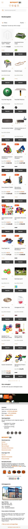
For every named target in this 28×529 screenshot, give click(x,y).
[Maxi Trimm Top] (7, 300)
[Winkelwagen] (18, 5)
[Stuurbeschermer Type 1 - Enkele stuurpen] (7, 35)
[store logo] (15, 2)
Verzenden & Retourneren (7, 448)
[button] (12, 5)
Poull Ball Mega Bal (6, 99)
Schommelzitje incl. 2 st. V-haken (20, 129)
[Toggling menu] (2, 2)
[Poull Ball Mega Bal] (7, 92)
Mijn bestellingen (5, 446)
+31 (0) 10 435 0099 (12, 411)
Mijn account (4, 444)
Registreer (14, 466)
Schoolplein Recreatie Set (20, 218)
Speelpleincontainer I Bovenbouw (20, 249)
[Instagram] (12, 433)
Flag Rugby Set (6, 248)
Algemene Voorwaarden (7, 456)
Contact (3, 442)
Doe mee (6, 396)
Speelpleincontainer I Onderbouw (7, 157)
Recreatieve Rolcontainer (18, 188)
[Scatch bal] (7, 271)
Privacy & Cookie (5, 458)
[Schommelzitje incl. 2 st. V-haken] (20, 121)
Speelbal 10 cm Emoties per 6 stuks (7, 336)
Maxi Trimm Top (6, 307)
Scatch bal (4, 278)
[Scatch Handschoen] (7, 357)
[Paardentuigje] (20, 63)
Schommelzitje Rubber (7, 128)
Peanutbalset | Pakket (7, 187)
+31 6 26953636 (12, 413)
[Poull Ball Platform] (20, 92)
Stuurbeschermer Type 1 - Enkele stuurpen (6, 43)
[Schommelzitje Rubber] (7, 121)
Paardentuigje (18, 71)
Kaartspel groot (19, 278)
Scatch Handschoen (7, 364)
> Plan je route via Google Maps (10, 524)
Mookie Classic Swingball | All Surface (18, 336)
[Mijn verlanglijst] (10, 5)
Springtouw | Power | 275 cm (20, 365)
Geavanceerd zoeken (6, 450)
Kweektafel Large (6, 71)
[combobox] (14, 10)
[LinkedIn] (16, 433)
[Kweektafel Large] (7, 63)
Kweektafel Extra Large (19, 43)
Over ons (4, 454)
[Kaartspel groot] (20, 271)
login (20, 466)
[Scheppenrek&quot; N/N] (20, 300)
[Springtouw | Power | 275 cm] (20, 357)
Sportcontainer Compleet (19, 157)
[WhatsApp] (20, 433)
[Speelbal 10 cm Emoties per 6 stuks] (7, 329)
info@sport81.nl (9, 415)
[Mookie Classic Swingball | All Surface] (20, 329)
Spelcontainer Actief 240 (7, 218)
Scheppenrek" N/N (19, 307)
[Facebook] (8, 433)
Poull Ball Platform (19, 99)
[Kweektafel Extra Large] (20, 35)
